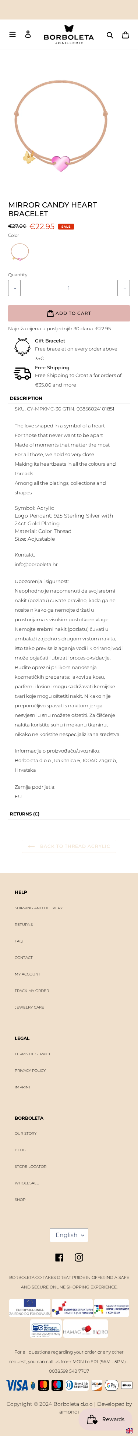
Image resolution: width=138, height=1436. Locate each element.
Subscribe (68, 734)
